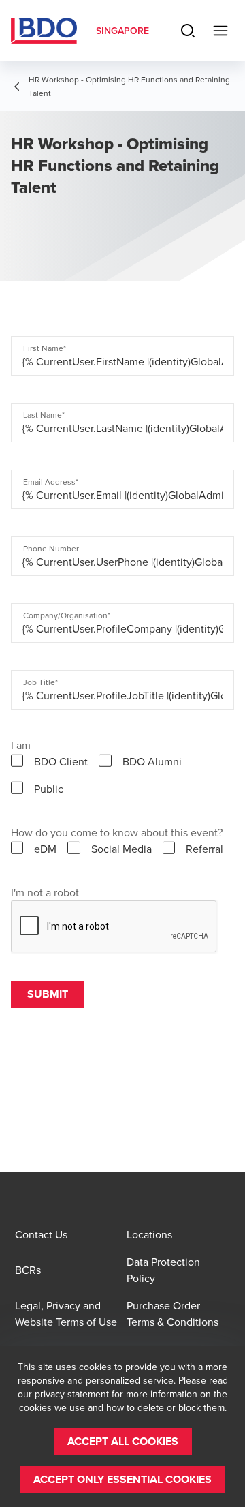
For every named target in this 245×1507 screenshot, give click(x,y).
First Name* (44, 348)
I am (21, 744)
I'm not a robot (45, 892)
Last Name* (44, 415)
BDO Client (61, 761)
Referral (204, 848)
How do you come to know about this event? (117, 832)
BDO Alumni (152, 761)
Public (48, 788)
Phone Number (51, 548)
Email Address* (50, 481)
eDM (45, 848)
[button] (123, 1441)
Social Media (121, 848)
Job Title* (40, 682)
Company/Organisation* (66, 615)
